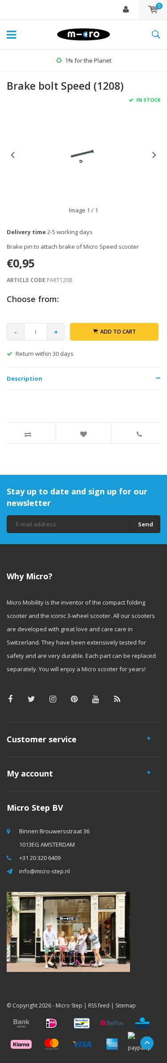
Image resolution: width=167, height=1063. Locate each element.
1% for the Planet (88, 60)
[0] (153, 10)
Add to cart (118, 331)
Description (24, 378)
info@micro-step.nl (44, 871)
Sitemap (125, 1005)
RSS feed (99, 1005)
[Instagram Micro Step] (53, 699)
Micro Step (69, 1005)
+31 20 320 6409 (40, 858)
